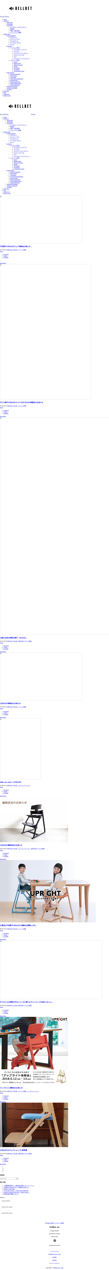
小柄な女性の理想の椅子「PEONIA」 (13, 638)
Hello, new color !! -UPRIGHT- (11, 782)
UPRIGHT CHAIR (11, 250)
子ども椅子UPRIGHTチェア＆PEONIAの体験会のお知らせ (21, 402)
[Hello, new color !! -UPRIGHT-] (20, 779)
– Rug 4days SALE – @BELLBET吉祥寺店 (15, 1190)
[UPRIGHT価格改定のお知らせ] (34, 841)
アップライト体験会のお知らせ (11, 1088)
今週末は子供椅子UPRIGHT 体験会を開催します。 (18, 925)
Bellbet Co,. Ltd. (58, 1268)
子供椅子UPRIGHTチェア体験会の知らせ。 (16, 246)
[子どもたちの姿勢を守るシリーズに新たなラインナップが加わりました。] (51, 998)
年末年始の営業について (10, 1194)
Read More (3, 263)
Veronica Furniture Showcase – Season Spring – (16, 1192)
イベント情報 (22, 250)
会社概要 (54, 1257)
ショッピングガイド (54, 1251)
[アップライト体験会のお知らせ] (34, 1084)
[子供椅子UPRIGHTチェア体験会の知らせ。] (41, 243)
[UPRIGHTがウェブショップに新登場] (34, 1146)
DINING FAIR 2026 (9, 1189)
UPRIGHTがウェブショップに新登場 (13, 1150)
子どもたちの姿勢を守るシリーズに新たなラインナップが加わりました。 (26, 1002)
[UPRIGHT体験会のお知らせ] (41, 700)
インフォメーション (24, 785)
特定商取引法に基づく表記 (54, 1254)
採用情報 (54, 1260)
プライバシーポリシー (54, 1263)
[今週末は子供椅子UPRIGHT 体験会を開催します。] (48, 922)
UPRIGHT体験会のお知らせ (10, 703)
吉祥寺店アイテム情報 (25, 641)
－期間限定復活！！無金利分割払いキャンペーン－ (19, 1185)
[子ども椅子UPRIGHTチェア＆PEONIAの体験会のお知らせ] (45, 399)
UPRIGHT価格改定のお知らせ (11, 845)
